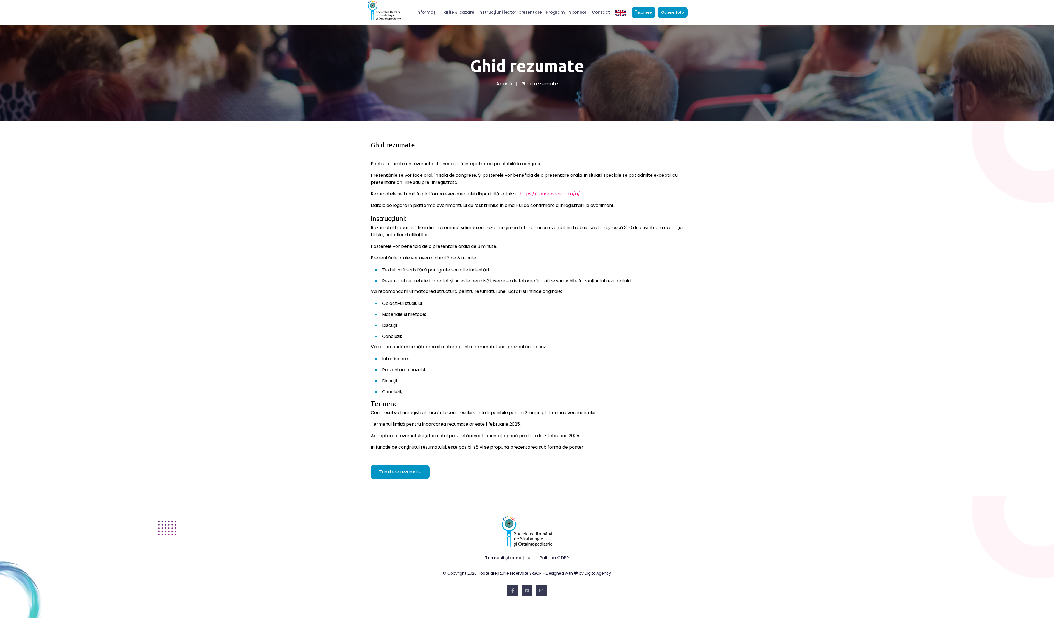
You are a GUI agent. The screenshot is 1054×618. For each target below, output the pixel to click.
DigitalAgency (598, 573)
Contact (601, 12)
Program (555, 12)
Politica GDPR (554, 558)
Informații (427, 12)
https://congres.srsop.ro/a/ (550, 194)
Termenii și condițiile (507, 558)
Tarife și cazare (458, 12)
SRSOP (535, 573)
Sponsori (578, 12)
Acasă (504, 83)
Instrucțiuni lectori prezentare (510, 12)
